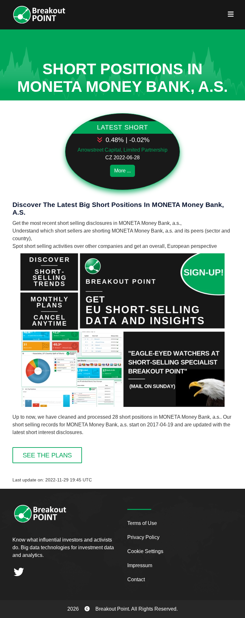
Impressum (139, 565)
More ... (122, 170)
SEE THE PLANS (47, 455)
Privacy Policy (143, 537)
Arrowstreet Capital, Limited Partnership (122, 150)
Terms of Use (142, 523)
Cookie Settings (145, 551)
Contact (136, 579)
